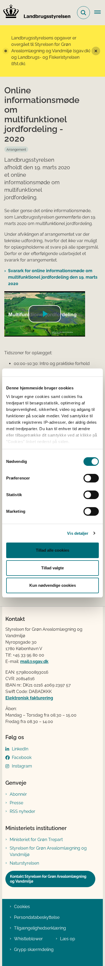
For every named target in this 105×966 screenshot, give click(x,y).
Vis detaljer (77, 533)
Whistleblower (28, 938)
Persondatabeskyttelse (37, 917)
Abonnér (18, 794)
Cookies (22, 906)
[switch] (91, 478)
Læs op (67, 938)
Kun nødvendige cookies (52, 585)
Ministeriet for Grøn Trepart (36, 839)
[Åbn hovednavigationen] (99, 13)
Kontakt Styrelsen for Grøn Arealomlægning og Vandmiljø (48, 878)
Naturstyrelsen (24, 863)
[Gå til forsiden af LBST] (35, 12)
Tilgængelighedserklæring (40, 928)
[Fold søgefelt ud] (83, 12)
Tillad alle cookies (52, 550)
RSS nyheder (22, 811)
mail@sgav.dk (34, 661)
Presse (16, 802)
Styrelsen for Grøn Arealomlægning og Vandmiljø (48, 851)
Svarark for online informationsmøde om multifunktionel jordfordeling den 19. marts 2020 (52, 277)
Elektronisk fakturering (29, 697)
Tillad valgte (52, 568)
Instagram (22, 766)
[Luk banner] (96, 51)
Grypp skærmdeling (34, 949)
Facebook (22, 757)
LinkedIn (20, 748)
